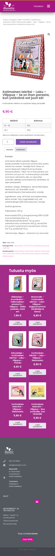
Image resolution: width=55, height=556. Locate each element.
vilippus (37, 253)
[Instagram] (30, 554)
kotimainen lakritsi (32, 251)
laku (23, 253)
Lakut (13, 22)
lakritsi (18, 253)
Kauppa (13, 20)
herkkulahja (19, 251)
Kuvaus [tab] (9, 150)
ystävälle (45, 253)
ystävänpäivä (8, 256)
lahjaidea (11, 253)
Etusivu (6, 20)
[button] (49, 34)
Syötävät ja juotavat (40, 245)
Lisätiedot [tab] (20, 150)
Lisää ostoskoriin (28, 142)
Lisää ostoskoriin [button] (17, 323)
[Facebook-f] (25, 554)
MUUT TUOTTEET (24, 20)
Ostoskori (38, 6)
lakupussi (30, 253)
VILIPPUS (6, 248)
